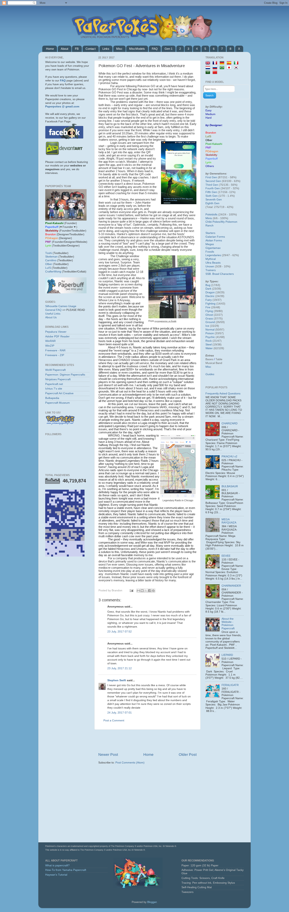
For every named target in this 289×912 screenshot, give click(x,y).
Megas (209, 244)
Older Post (188, 754)
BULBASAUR (230, 486)
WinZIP (49, 345)
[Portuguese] (223, 67)
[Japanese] (230, 67)
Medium (210, 114)
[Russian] (216, 67)
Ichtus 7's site (53, 388)
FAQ (155, 48)
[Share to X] (146, 591)
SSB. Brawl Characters (219, 273)
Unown (209, 266)
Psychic (210, 337)
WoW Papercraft (55, 369)
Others (209, 166)
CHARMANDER (231, 585)
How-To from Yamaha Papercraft (65, 870)
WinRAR (50, 341)
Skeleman (51, 256)
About (64, 48)
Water (209, 348)
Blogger (152, 902)
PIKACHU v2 (229, 456)
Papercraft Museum (57, 402)
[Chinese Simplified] (216, 72)
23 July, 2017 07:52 (119, 631)
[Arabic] (208, 72)
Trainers (210, 270)
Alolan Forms (213, 240)
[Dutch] (208, 67)
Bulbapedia (52, 398)
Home (50, 48)
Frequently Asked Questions (222, 393)
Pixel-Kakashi (213, 143)
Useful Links (52, 313)
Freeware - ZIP (54, 355)
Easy (208, 110)
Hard (208, 117)
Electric (209, 296)
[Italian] (237, 63)
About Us (51, 317)
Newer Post (108, 754)
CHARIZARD (229, 423)
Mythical (210, 259)
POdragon (211, 151)
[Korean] (237, 67)
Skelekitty (211, 154)
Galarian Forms (215, 236)
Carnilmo (50, 260)
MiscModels (137, 48)
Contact (91, 48)
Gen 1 (168, 48)
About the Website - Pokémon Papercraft (228, 623)
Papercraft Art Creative (59, 393)
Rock (208, 340)
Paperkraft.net (54, 384)
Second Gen (213, 181)
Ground (210, 322)
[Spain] (230, 63)
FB (77, 48)
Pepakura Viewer (55, 331)
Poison (209, 333)
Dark (208, 288)
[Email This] (138, 591)
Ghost (209, 314)
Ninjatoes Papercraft (58, 379)
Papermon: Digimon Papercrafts (65, 374)
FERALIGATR (230, 685)
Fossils (209, 251)
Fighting (210, 303)
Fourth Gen (212, 188)
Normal (209, 329)
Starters (210, 233)
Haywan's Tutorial (56, 874)
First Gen (211, 177)
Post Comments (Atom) (129, 762)
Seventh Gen (213, 199)
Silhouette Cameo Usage (60, 306)
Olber (48, 264)
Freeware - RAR (55, 350)
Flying (209, 311)
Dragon (210, 292)
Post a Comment (113, 720)
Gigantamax (213, 247)
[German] (223, 63)
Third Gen (211, 184)
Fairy (208, 299)
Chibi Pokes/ (213, 221)
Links (105, 48)
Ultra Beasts (213, 262)
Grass (209, 318)
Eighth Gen (212, 203)
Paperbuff (211, 158)
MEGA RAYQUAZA (229, 521)
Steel (208, 344)
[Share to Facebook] (150, 591)
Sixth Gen (211, 195)
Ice (207, 325)
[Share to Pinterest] (153, 591)
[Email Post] (131, 590)
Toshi (48, 253)
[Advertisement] (147, 741)
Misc (119, 48)
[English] (208, 63)
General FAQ (53, 309)
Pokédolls (211, 214)
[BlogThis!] (142, 591)
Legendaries (213, 255)
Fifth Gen (211, 192)
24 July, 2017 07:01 (119, 712)
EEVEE (226, 555)
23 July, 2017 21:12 (119, 668)
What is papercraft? (57, 865)
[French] (216, 63)
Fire (207, 307)
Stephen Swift (116, 680)
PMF (208, 147)
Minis (208, 218)
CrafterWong (53, 271)
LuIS (48, 267)
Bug (207, 285)
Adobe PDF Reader (57, 336)
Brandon (210, 132)
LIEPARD (227, 655)
